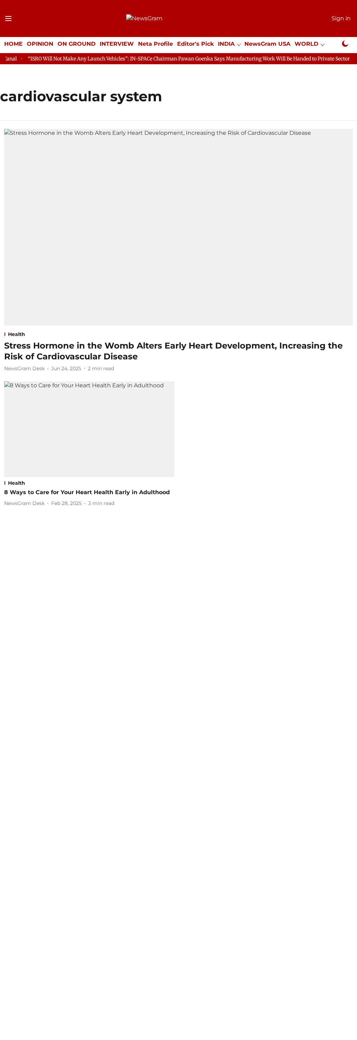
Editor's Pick (195, 44)
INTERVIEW (117, 44)
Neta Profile (155, 44)
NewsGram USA (267, 44)
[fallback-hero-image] (178, 227)
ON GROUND (77, 44)
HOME (13, 44)
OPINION (40, 44)
